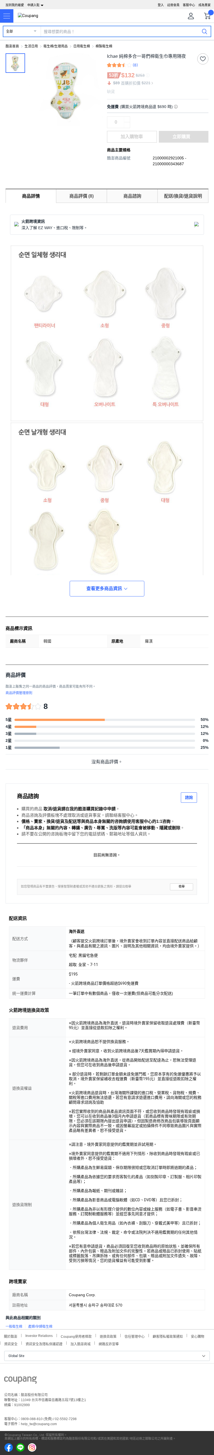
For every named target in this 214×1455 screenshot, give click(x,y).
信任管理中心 (135, 1336)
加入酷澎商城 (80, 1343)
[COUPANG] (20, 1381)
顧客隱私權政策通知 (168, 1336)
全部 (9, 31)
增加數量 (127, 125)
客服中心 (189, 5)
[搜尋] (204, 31)
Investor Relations (39, 1335)
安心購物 (197, 1336)
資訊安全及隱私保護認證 (44, 1343)
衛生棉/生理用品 (55, 46)
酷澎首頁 (12, 46)
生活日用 (31, 46)
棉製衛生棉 (104, 46)
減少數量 (127, 119)
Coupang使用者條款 (76, 1336)
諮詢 (189, 797)
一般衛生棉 (14, 1327)
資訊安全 (11, 1343)
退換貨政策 (108, 1336)
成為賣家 (204, 5)
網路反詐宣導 (109, 1343)
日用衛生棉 (81, 46)
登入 (161, 5)
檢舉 (182, 886)
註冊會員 (173, 5)
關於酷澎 (10, 1336)
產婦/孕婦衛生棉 (40, 1327)
